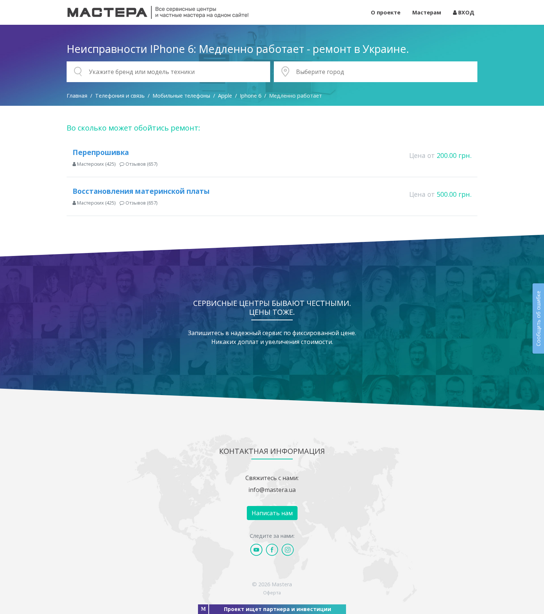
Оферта (272, 592)
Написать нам (272, 513)
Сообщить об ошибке (538, 318)
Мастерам (426, 12)
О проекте (385, 12)
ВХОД (465, 12)
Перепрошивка (101, 152)
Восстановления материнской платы (141, 191)
